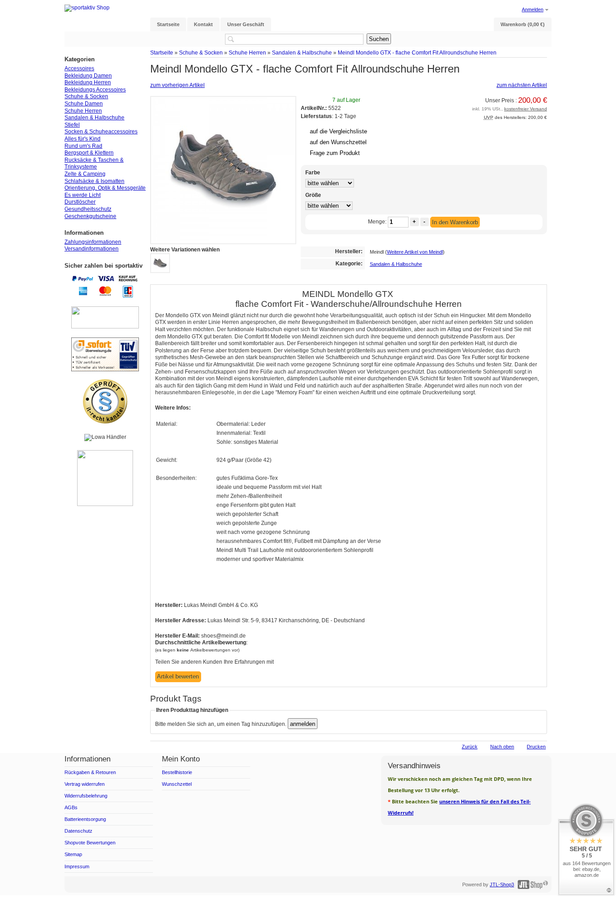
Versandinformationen (91, 249)
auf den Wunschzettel (338, 142)
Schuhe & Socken (201, 52)
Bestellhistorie (177, 772)
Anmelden (532, 9)
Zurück (470, 746)
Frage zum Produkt (335, 153)
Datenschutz (78, 831)
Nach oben (502, 746)
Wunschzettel (177, 784)
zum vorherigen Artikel (177, 85)
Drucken (536, 746)
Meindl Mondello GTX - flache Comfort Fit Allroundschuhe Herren (417, 52)
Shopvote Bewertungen (89, 842)
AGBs (71, 807)
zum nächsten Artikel (521, 85)
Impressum (76, 866)
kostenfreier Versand (525, 108)
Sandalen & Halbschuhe (302, 52)
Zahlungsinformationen (92, 242)
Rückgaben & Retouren (90, 772)
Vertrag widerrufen (84, 784)
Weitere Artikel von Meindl (415, 252)
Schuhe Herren (247, 52)
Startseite (161, 52)
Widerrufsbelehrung (85, 795)
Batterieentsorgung (85, 819)
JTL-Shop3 (502, 884)
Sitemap (73, 854)
